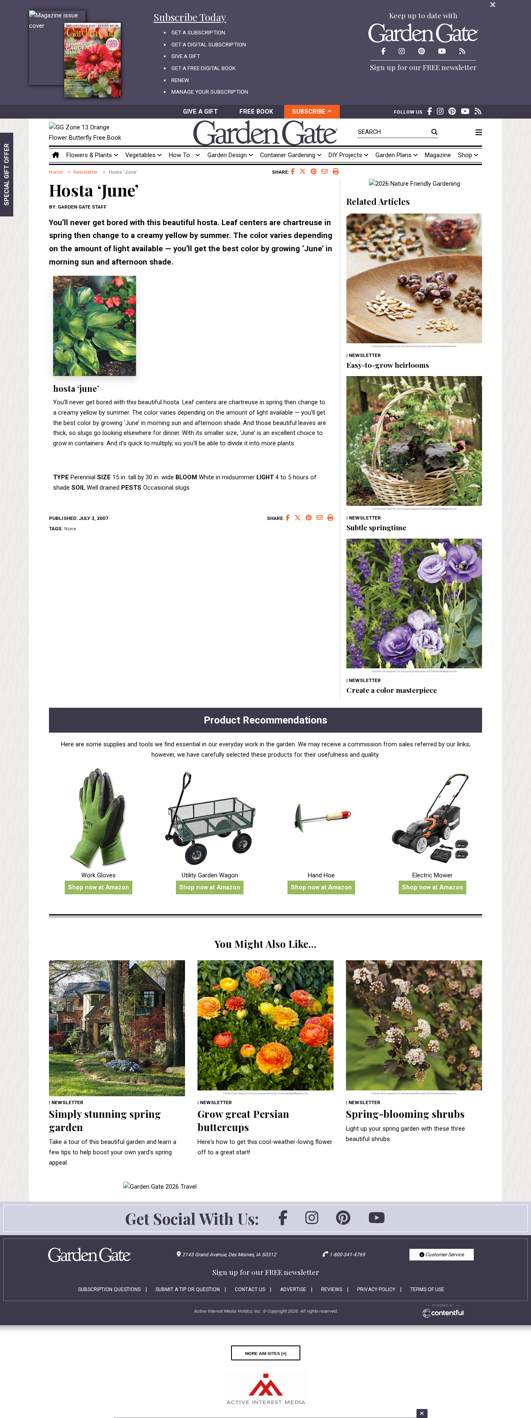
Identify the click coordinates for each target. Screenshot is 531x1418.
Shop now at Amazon (98, 887)
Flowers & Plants (90, 155)
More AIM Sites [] (265, 1353)
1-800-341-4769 (347, 1255)
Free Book (256, 111)
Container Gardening (288, 155)
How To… (182, 155)
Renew (180, 80)
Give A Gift (185, 56)
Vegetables (141, 155)
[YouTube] (376, 1222)
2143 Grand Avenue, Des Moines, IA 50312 (229, 1255)
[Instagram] (311, 1222)
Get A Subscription (198, 32)
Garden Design (227, 155)
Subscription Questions (109, 1289)
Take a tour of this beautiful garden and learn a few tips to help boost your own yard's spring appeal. (112, 1152)
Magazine (438, 155)
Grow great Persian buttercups (243, 1120)
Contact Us (250, 1289)
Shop (466, 155)
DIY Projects (346, 155)
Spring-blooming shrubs (405, 1113)
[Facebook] (282, 1222)
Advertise (293, 1289)
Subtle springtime (376, 527)
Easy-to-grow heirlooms (387, 364)
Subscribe (309, 111)
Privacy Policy (376, 1289)
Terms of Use (427, 1289)
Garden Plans (394, 155)
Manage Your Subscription (209, 92)
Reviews (331, 1289)
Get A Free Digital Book (203, 68)
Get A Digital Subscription (208, 44)
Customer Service (444, 1255)
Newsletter (85, 172)
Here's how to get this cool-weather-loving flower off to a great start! (264, 1147)
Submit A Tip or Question (188, 1289)
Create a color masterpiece (391, 689)
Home (56, 172)
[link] (87, 132)
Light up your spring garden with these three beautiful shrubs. (405, 1134)
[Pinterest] (343, 1222)
